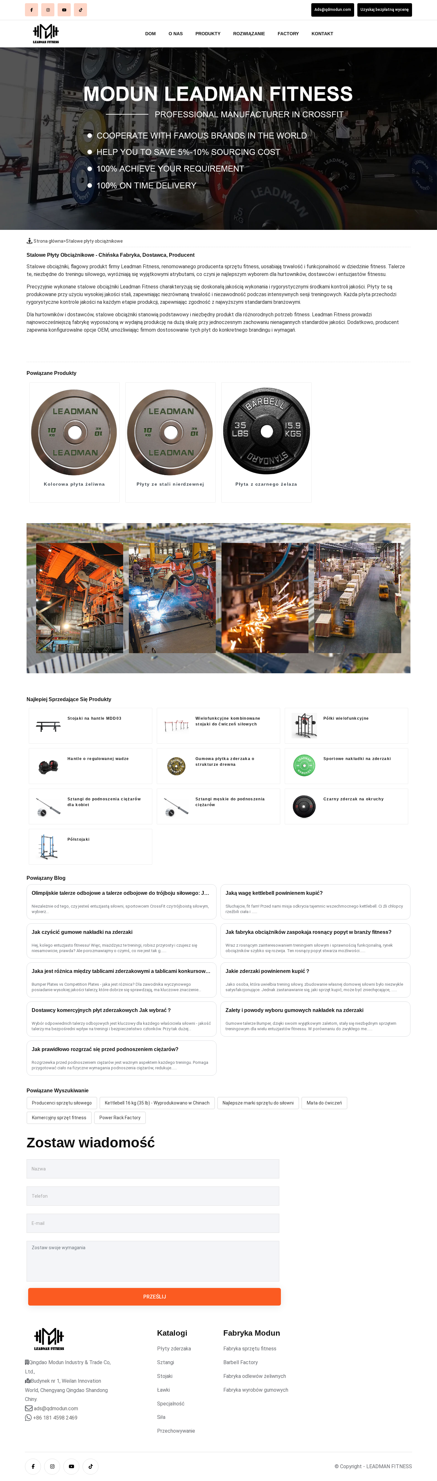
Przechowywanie (176, 1431)
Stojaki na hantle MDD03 (95, 718)
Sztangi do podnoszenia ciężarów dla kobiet (104, 802)
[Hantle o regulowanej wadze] (48, 766)
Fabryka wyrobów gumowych (255, 1390)
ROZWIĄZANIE (249, 33)
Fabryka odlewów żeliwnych (254, 1376)
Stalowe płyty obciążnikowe (94, 241)
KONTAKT (322, 33)
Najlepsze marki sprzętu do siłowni (258, 1102)
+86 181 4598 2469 (55, 1418)
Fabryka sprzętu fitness (249, 1349)
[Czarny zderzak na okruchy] (304, 806)
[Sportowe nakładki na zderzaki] (304, 766)
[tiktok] (80, 9)
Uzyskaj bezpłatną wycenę (385, 9)
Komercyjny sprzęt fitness (59, 1117)
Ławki (163, 1390)
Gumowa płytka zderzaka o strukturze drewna (225, 762)
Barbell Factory (240, 1362)
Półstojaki (79, 839)
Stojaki (164, 1376)
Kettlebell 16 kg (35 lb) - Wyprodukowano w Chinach (157, 1102)
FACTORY (288, 33)
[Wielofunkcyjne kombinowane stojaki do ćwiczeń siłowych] (176, 726)
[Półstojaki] (48, 847)
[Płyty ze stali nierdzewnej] (170, 431)
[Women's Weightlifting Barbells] (48, 806)
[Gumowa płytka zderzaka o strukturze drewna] (176, 766)
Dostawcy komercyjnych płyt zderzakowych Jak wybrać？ (102, 1010)
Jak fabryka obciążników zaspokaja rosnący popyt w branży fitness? (309, 932)
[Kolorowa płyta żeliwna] (74, 431)
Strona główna (48, 241)
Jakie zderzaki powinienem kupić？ (268, 971)
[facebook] (31, 9)
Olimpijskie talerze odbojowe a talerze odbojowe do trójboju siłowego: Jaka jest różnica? (121, 893)
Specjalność (171, 1404)
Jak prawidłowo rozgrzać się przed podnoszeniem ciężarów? (105, 1049)
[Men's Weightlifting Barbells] (176, 806)
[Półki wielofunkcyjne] (304, 726)
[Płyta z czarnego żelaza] (266, 431)
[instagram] (47, 9)
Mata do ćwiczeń (324, 1102)
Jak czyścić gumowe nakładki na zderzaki (82, 932)
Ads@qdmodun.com (332, 9)
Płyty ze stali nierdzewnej (170, 484)
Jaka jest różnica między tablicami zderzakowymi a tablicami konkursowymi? (121, 971)
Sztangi (165, 1362)
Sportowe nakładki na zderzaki (357, 759)
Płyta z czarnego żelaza (266, 484)
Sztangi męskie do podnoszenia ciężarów (230, 802)
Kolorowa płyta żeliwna (74, 484)
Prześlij (154, 1297)
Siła (161, 1417)
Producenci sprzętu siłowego (62, 1102)
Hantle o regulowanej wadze (98, 759)
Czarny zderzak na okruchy (353, 799)
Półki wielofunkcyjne (346, 718)
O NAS (176, 33)
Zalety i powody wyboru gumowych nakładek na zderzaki (294, 1010)
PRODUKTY (207, 33)
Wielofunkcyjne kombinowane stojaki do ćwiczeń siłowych (227, 721)
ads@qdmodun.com (56, 1408)
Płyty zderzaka (174, 1349)
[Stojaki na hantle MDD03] (48, 726)
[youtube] (64, 9)
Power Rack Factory (119, 1117)
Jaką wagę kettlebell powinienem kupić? (274, 893)
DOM (150, 33)
